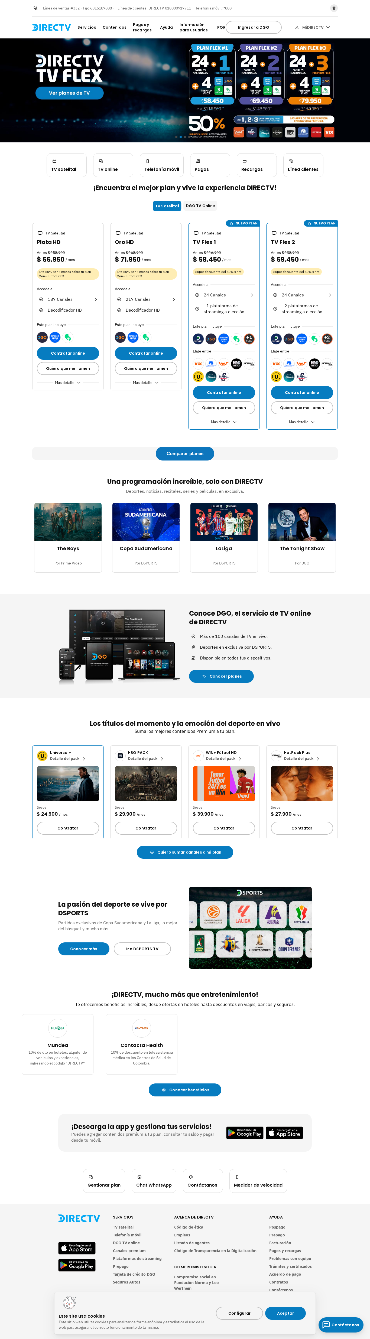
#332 (75, 8)
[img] (328, 27)
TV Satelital (167, 206)
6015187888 (101, 8)
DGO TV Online (200, 205)
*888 (227, 8)
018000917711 (178, 8)
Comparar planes (185, 453)
